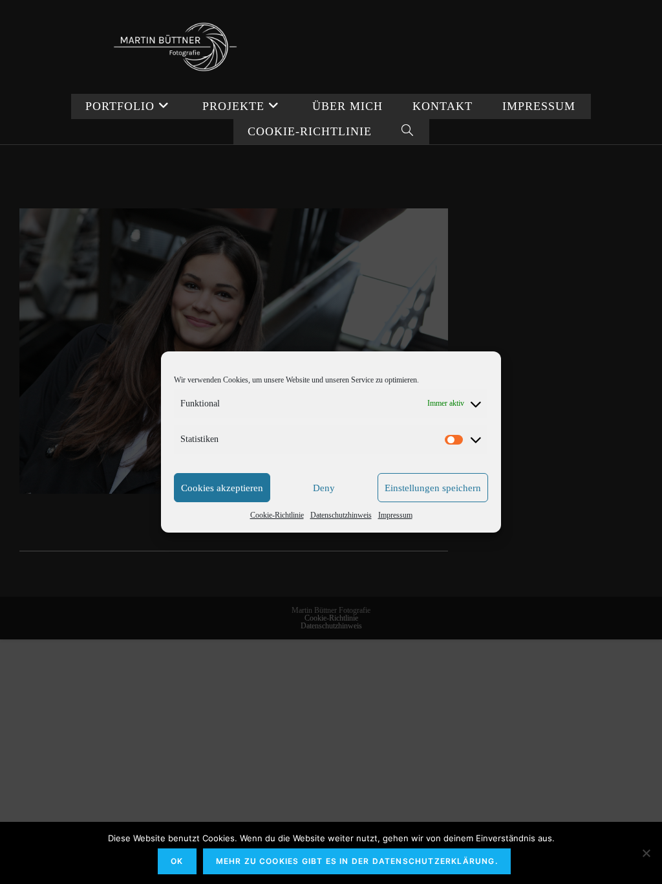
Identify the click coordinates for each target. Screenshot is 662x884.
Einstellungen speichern (433, 488)
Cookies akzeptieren (222, 488)
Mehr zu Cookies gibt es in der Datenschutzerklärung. (357, 861)
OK (177, 861)
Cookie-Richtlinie (277, 515)
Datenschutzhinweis (341, 515)
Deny (324, 488)
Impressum (395, 515)
